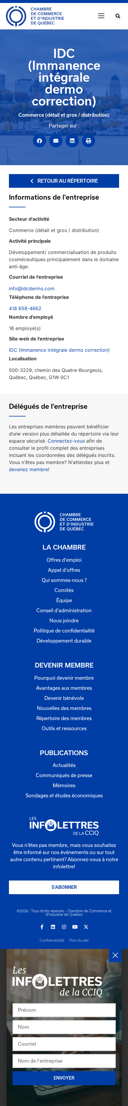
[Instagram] (64, 927)
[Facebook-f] (42, 927)
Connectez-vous (66, 441)
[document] (64, 1027)
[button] (101, 16)
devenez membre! (29, 469)
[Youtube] (75, 927)
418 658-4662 (25, 308)
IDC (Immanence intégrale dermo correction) (59, 350)
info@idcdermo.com (31, 288)
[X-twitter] (86, 927)
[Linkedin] (53, 927)
